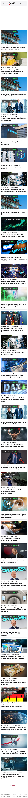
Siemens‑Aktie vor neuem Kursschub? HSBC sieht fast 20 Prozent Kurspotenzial (13, 190)
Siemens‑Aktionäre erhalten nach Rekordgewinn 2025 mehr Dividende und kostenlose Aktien (13, 585)
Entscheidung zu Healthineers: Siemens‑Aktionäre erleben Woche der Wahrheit (13, 633)
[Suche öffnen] (25, 3)
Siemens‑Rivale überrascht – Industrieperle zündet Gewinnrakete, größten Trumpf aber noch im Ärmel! (12, 776)
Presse (25, 794)
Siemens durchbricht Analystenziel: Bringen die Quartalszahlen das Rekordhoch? (12, 142)
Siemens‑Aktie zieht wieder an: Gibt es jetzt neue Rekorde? (13, 213)
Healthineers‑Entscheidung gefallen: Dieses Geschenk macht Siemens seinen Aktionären (13, 609)
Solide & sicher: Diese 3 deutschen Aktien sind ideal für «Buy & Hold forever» (13, 705)
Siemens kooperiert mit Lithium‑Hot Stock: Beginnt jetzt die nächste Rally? (12, 235)
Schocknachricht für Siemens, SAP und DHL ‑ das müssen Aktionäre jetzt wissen (13, 468)
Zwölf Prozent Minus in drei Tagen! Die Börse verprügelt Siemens (12, 561)
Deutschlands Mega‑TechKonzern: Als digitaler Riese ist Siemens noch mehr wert (12, 658)
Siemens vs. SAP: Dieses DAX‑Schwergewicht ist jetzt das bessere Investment (13, 682)
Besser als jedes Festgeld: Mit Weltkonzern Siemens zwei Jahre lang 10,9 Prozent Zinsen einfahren (12, 71)
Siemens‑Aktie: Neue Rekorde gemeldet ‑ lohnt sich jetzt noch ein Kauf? (13, 48)
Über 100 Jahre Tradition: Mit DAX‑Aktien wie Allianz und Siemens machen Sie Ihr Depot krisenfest (13, 515)
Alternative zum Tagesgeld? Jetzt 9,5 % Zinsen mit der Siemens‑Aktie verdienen (13, 752)
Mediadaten (25, 796)
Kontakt (13, 796)
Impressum (19, 796)
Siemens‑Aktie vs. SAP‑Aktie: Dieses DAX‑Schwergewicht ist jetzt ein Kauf (12, 445)
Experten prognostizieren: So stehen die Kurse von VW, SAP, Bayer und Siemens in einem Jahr (14, 259)
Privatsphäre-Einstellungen (5, 796)
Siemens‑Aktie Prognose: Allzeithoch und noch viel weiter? (13, 95)
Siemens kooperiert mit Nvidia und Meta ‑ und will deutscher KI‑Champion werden (13, 423)
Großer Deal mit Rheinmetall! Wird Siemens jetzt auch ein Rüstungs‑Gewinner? (11, 491)
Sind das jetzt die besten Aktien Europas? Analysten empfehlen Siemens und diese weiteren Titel (13, 729)
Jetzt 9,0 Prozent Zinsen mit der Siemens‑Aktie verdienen (11, 539)
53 (10, 785)
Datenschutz (15, 794)
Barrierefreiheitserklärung (5, 794)
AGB (20, 794)
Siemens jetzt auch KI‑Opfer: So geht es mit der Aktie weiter (13, 353)
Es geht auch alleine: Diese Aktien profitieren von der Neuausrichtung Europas (12, 330)
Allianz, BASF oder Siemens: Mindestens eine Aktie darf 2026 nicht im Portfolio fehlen (13, 399)
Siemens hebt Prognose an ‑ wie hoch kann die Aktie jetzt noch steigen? (12, 376)
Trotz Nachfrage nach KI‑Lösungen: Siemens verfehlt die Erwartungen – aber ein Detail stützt (13, 118)
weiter (13, 785)
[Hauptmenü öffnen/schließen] (3, 3)
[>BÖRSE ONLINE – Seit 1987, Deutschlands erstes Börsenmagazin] (12, 3)
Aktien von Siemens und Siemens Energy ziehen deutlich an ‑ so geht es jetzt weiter (13, 305)
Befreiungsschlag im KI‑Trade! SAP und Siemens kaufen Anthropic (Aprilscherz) (13, 282)
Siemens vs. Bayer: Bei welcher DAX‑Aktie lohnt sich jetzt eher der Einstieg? (11, 167)
